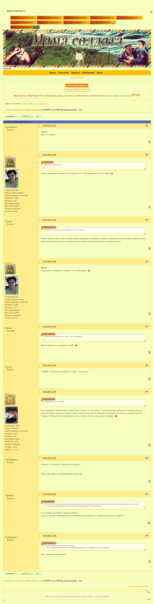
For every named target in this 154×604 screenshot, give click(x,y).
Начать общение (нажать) (77, 90)
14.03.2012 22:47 (49, 458)
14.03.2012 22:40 (49, 261)
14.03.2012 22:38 (49, 155)
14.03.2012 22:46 (49, 392)
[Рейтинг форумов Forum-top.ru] (135, 96)
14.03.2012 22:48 (49, 536)
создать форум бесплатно (138, 586)
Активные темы (76, 77)
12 (29, 116)
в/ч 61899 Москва (30, 109)
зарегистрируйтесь (40, 104)
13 (32, 116)
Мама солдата (13, 109)
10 (24, 116)
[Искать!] (151, 12)
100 (37, 116)
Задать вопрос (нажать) (77, 85)
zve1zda (8, 156)
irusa (7, 393)
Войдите (25, 104)
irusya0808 (15, 449)
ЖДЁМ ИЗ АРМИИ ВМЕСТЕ (21, 27)
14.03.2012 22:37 (49, 125)
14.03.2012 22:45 (49, 365)
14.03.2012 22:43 (49, 326)
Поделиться (42, 127)
